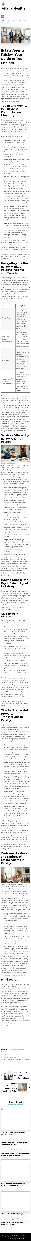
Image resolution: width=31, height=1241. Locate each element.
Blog (2, 47)
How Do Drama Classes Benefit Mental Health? (13, 1133)
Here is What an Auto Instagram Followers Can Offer (14, 1144)
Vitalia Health (13, 8)
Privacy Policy (19, 1238)
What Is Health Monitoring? (12, 1214)
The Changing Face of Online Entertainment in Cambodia (13, 1184)
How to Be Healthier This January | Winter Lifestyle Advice (15, 1154)
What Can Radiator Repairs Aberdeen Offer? (12, 1223)
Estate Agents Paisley (8, 463)
